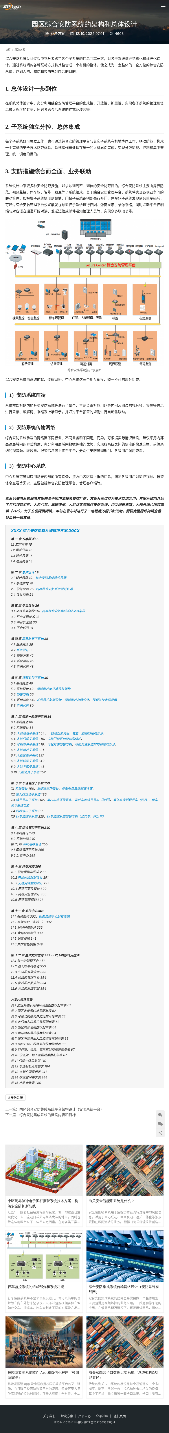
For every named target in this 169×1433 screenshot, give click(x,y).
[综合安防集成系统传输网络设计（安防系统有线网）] (124, 1256)
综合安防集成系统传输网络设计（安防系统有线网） (124, 1289)
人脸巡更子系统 (27, 755)
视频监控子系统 (33, 678)
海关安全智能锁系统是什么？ (111, 1201)
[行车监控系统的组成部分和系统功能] (44, 1256)
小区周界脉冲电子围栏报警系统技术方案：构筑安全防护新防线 (43, 1203)
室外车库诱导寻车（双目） (131, 800)
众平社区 (102, 1416)
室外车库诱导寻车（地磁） (92, 800)
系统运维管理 (32, 844)
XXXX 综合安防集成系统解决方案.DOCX (45, 530)
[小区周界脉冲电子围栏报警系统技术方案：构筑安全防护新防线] (44, 1170)
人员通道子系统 (27, 733)
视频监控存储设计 (76, 700)
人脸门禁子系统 (27, 739)
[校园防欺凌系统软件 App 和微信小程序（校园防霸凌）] (44, 1342)
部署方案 (23, 694)
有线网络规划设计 (30, 877)
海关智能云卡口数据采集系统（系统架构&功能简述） (123, 1375)
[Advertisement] (85, 1130)
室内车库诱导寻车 (59, 800)
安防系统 (17, 1097)
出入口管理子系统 (28, 794)
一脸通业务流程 (58, 733)
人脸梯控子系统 (27, 750)
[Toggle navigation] (163, 7)
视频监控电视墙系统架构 (53, 689)
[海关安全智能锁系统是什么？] (124, 1170)
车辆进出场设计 (48, 788)
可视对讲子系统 (27, 744)
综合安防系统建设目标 (50, 578)
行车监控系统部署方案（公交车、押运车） (76, 816)
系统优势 (23, 705)
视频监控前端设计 (49, 700)
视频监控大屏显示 (104, 700)
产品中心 (84, 1416)
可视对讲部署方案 (59, 744)
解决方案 (58, 33)
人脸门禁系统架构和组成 (64, 739)
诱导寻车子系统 (26, 800)
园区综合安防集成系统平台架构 (63, 611)
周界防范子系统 (33, 639)
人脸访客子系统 (27, 761)
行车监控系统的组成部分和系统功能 (36, 1287)
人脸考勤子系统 (27, 766)
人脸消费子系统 (28, 772)
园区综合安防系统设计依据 (54, 589)
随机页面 (120, 1416)
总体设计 (28, 572)
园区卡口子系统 (27, 811)
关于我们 (49, 1416)
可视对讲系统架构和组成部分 (95, 744)
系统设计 (22, 650)
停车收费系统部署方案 (77, 788)
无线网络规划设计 (30, 883)
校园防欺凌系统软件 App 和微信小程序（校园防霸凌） (43, 1375)
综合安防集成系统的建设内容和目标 (47, 1115)
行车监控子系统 (26, 816)
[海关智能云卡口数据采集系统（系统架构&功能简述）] (124, 1342)
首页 (8, 49)
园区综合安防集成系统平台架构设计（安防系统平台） (61, 1109)
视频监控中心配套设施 (54, 916)
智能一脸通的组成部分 (87, 733)
